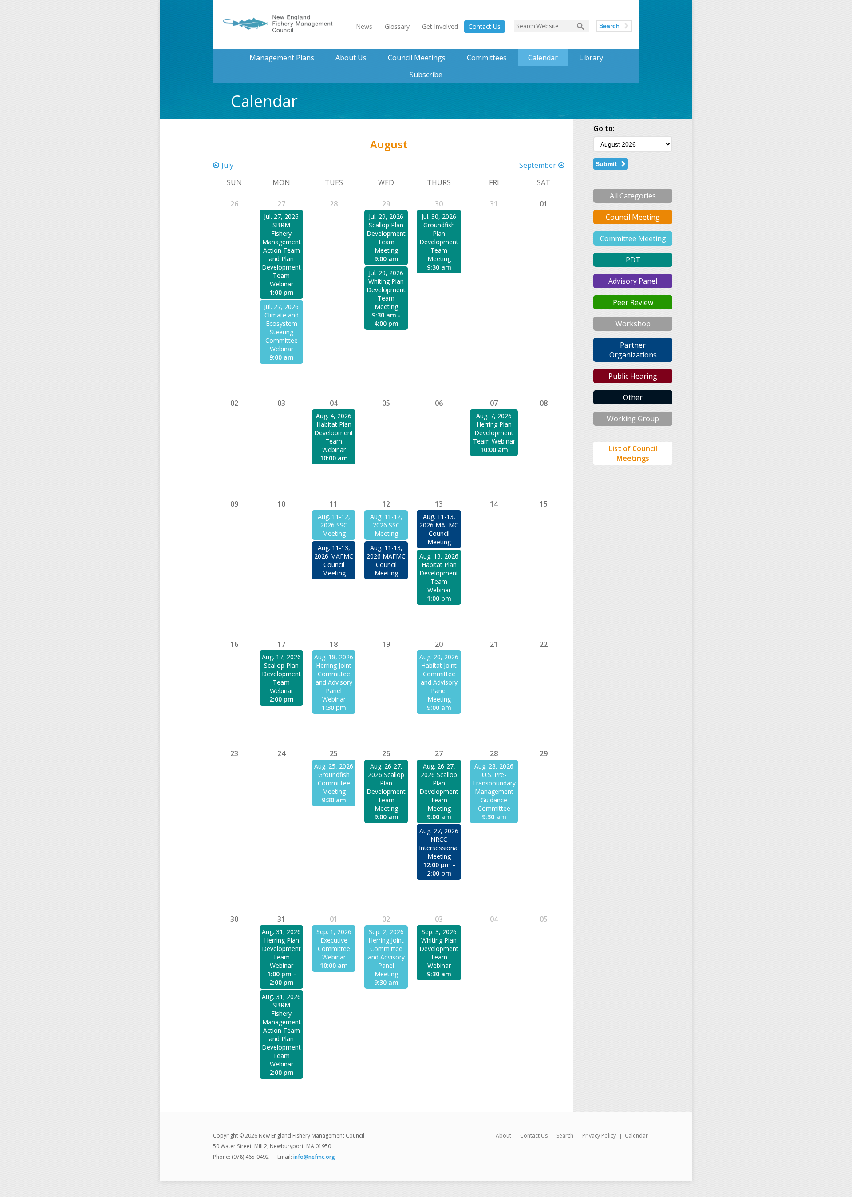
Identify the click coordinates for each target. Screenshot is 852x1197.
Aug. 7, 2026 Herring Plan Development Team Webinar (494, 428)
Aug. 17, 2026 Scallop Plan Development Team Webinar (281, 674)
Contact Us (485, 26)
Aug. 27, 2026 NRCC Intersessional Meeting (439, 843)
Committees (487, 58)
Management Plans (281, 58)
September (537, 165)
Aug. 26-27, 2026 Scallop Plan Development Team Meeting (386, 787)
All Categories (633, 196)
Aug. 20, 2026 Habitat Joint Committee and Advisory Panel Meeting (438, 678)
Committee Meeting (633, 238)
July (227, 165)
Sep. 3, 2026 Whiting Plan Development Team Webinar (438, 948)
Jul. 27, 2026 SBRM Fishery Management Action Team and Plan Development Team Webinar (281, 250)
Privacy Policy (599, 1135)
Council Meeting (633, 217)
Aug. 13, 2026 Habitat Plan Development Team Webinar (438, 573)
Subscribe (426, 74)
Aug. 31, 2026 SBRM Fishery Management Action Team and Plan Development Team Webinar (281, 1030)
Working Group (633, 419)
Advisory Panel (632, 281)
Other (633, 397)
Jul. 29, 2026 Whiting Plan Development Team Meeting (386, 290)
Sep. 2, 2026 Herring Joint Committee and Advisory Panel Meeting (386, 952)
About (503, 1135)
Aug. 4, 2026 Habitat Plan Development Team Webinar (333, 433)
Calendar (543, 58)
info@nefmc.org (314, 1157)
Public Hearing (632, 376)
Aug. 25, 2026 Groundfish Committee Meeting (333, 779)
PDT (633, 260)
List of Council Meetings (633, 453)
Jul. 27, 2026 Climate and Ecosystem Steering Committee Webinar (281, 327)
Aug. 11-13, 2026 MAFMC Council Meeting (333, 560)
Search (609, 25)
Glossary (397, 26)
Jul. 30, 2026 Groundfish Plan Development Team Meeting (438, 237)
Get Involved (440, 26)
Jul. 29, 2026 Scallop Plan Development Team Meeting (386, 233)
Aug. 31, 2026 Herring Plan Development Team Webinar (281, 948)
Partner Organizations (633, 350)
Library (591, 58)
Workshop (633, 324)
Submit (606, 163)
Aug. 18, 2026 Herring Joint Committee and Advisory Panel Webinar (333, 678)
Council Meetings (417, 58)
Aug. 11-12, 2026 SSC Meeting (334, 525)
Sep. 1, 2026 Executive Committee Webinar (333, 944)
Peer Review (633, 302)
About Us (351, 58)
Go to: (604, 128)
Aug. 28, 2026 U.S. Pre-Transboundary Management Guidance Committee (494, 787)
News (364, 26)
